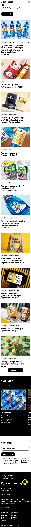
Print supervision (5, 421)
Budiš (10, 149)
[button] (3, 385)
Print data (3, 417)
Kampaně (12, 515)
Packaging (8, 8)
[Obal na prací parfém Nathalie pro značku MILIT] (15, 69)
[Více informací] (15, 503)
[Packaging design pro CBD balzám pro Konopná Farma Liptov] (15, 346)
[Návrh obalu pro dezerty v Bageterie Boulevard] (15, 313)
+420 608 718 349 (6, 488)
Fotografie (12, 519)
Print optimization (5, 422)
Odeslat (5, 454)
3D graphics (12, 42)
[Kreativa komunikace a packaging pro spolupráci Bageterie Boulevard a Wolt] (15, 243)
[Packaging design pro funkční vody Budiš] (15, 137)
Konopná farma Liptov (14, 114)
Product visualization (6, 419)
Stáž (2, 519)
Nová (2, 8)
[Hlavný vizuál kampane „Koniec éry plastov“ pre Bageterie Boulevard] (15, 278)
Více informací (5, 507)
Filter (4, 14)
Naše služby (4, 514)
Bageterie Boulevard (14, 255)
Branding (15, 8)
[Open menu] (29, 2)
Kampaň (21, 8)
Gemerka (27, 42)
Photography (20, 42)
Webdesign (12, 517)
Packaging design (5, 416)
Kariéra (3, 517)
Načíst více (13, 370)
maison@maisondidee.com (8, 490)
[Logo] (7, 2)
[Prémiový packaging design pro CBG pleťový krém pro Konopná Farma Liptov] (15, 102)
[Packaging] (13, 400)
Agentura (4, 515)
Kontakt (3, 494)
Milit (3, 81)
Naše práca (4, 512)
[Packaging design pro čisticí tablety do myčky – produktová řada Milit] (15, 170)
